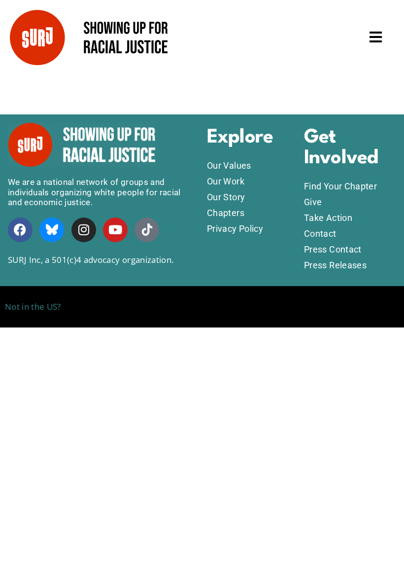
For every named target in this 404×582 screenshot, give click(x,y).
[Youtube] (115, 230)
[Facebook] (20, 230)
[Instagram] (83, 230)
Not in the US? (33, 306)
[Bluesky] (51, 230)
